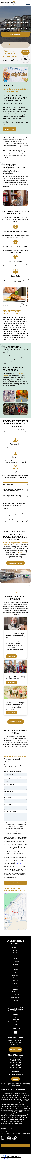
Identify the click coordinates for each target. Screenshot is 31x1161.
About (15, 1017)
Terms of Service (18, 1132)
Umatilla (15, 989)
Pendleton (15, 975)
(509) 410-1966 (20, 553)
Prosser (15, 978)
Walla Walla (15, 992)
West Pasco (15, 995)
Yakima (15, 1000)
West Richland (15, 997)
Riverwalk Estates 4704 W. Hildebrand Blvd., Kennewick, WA (14, 889)
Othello (15, 970)
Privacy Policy (19, 863)
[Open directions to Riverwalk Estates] (15, 911)
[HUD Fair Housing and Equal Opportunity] (9, 1138)
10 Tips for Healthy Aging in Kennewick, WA (15, 677)
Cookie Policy (5, 1134)
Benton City (15, 947)
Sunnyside (15, 983)
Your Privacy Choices (13, 1156)
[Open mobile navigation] (28, 3)
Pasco (15, 972)
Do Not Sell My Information (21, 1134)
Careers (15, 1079)
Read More (11, 656)
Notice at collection (8, 1159)
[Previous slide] (22, 305)
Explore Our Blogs (15, 721)
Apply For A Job (25, 59)
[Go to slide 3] (7, 305)
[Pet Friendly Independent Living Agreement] (14, 1138)
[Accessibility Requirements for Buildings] (3, 1138)
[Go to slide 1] (3, 305)
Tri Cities (15, 986)
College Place (15, 953)
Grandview (15, 961)
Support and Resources (15, 1022)
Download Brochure (15, 34)
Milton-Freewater (15, 967)
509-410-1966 (12, 767)
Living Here (15, 1020)
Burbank (15, 950)
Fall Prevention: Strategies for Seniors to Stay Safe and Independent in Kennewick (15, 705)
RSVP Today (9, 129)
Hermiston (15, 964)
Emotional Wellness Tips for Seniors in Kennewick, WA (15, 635)
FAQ (15, 1024)
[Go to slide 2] (5, 305)
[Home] (9, 3)
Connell (15, 956)
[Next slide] (26, 305)
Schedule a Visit (15, 1050)
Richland (15, 981)
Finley (15, 958)
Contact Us (25, 52)
